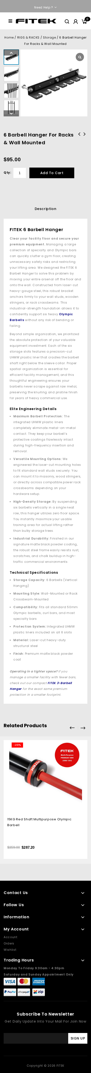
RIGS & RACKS (28, 37)
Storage (49, 37)
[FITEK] (36, 21)
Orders (9, 943)
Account (10, 937)
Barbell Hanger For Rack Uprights (79, 140)
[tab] (45, 209)
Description (46, 208)
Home (9, 37)
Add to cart (52, 172)
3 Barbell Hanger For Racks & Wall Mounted (84, 140)
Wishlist (10, 950)
